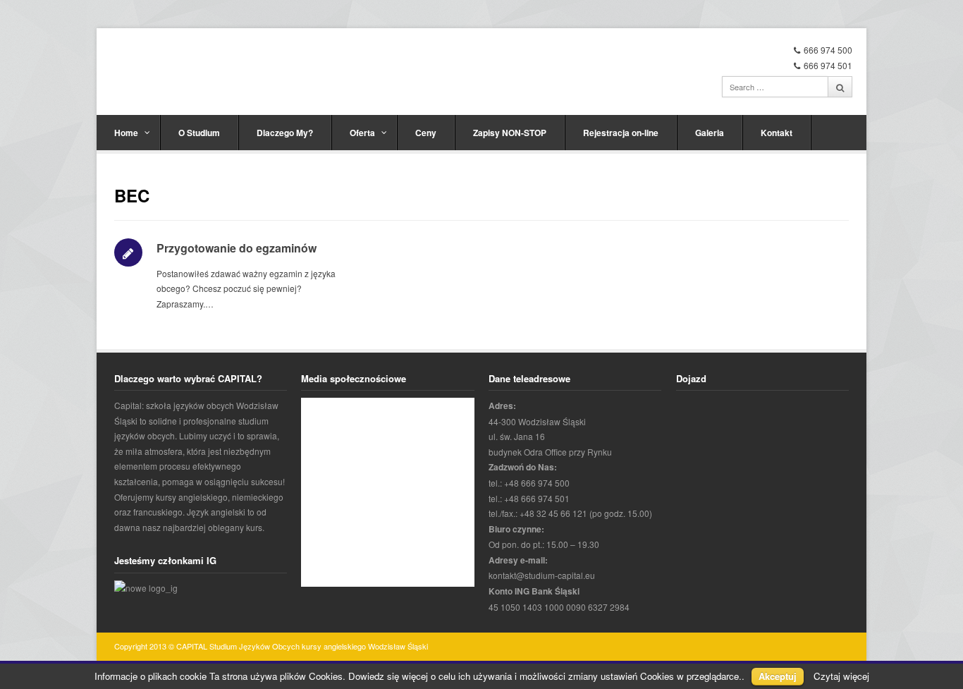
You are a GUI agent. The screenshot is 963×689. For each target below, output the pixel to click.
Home (126, 132)
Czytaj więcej (841, 676)
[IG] (146, 588)
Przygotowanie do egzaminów (237, 248)
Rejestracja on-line (620, 132)
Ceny (425, 132)
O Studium (199, 132)
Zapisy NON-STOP (509, 132)
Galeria (709, 132)
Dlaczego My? (285, 132)
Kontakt (776, 132)
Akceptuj (778, 676)
